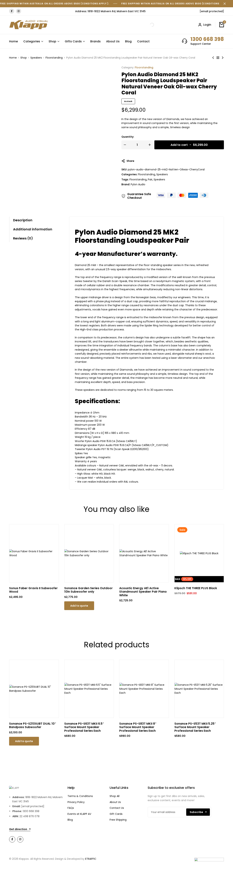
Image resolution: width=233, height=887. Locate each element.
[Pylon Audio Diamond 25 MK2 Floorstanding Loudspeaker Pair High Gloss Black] (213, 57)
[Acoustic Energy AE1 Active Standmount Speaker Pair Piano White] (144, 553)
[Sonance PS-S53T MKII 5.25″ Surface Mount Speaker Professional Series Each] (199, 689)
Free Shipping (118, 820)
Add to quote (79, 606)
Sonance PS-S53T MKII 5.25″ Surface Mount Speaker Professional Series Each (195, 727)
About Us (113, 41)
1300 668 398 (207, 39)
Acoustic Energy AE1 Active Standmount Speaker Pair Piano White (143, 591)
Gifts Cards (73, 41)
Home (13, 41)
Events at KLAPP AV (79, 814)
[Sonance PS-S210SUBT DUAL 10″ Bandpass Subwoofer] (34, 689)
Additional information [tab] (32, 229)
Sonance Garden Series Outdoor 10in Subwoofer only (88, 589)
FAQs (71, 808)
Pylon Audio (138, 184)
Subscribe (196, 812)
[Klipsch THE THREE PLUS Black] (199, 553)
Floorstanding (54, 57)
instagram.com (18, 11)
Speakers (36, 57)
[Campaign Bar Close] (226, 3)
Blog (128, 41)
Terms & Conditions (80, 796)
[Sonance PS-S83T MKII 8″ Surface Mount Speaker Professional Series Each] (144, 689)
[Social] (12, 839)
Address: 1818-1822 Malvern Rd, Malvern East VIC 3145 (110, 11)
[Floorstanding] (218, 57)
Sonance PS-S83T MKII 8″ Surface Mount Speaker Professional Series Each (138, 727)
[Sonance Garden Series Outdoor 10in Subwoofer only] (89, 553)
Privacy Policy (76, 802)
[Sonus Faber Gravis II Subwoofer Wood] (34, 553)
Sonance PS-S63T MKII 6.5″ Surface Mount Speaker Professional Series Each (84, 727)
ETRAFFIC (90, 859)
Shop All (114, 796)
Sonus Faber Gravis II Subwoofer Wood (33, 589)
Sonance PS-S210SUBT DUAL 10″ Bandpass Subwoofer (32, 725)
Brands (95, 41)
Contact (143, 41)
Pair (150, 179)
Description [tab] (22, 220)
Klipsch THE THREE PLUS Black (195, 588)
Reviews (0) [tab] (23, 238)
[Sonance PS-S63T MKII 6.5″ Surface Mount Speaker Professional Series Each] (89, 689)
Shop (52, 41)
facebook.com (11, 11)
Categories (31, 41)
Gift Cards (116, 814)
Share (130, 161)
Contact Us (117, 808)
